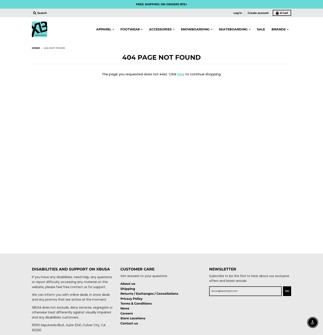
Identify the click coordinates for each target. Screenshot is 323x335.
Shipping (127, 289)
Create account (258, 13)
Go (287, 290)
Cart (284, 13)
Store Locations (132, 318)
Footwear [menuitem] (130, 29)
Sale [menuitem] (261, 29)
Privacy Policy (131, 299)
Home (36, 48)
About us (127, 284)
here (181, 74)
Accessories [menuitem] (160, 29)
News (124, 308)
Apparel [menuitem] (103, 29)
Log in (238, 13)
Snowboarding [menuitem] (195, 29)
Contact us (129, 323)
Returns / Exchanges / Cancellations (149, 294)
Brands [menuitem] (279, 29)
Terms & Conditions (136, 303)
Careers (126, 313)
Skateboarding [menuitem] (233, 29)
